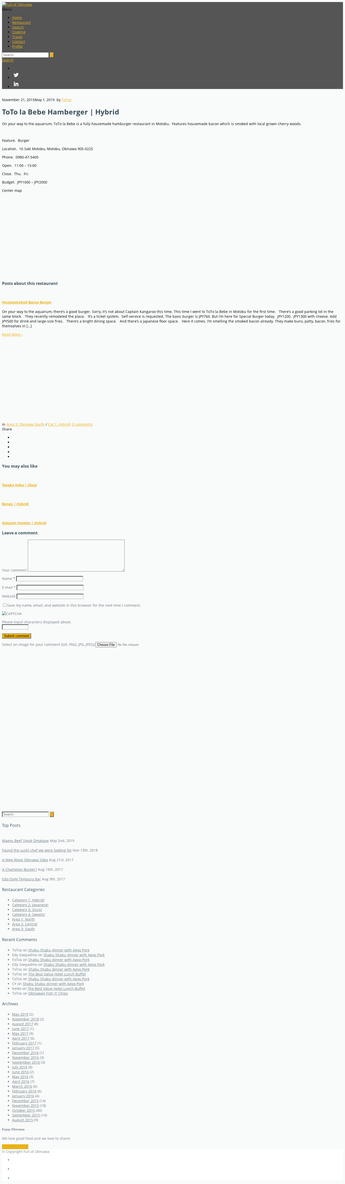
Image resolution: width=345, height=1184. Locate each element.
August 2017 (22, 1023)
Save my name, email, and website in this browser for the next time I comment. (74, 605)
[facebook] (177, 68)
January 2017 (23, 1047)
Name (8, 578)
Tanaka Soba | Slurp (19, 485)
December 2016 (25, 1052)
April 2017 (20, 1038)
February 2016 (24, 1091)
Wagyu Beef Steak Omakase (25, 840)
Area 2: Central (24, 924)
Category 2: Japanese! (30, 904)
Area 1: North (23, 919)
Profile (17, 46)
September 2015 (26, 1115)
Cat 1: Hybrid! (59, 424)
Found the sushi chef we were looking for (37, 850)
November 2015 (25, 1105)
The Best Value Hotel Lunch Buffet (57, 974)
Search (18, 27)
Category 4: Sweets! (28, 914)
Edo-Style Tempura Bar (21, 879)
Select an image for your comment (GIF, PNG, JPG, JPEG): (48, 644)
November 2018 (25, 1019)
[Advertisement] (45, 372)
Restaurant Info (15, 1146)
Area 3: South (23, 928)
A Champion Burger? (19, 869)
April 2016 (20, 1081)
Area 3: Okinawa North (25, 424)
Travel (17, 36)
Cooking (19, 32)
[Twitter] (177, 75)
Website (9, 596)
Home (17, 17)
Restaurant (21, 22)
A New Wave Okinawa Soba (25, 859)
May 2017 (20, 1033)
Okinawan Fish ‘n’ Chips (48, 993)
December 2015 (25, 1100)
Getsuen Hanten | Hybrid (24, 522)
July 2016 (19, 1067)
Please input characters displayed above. (36, 622)
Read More (12, 334)
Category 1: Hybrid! (28, 900)
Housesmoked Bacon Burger (27, 302)
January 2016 (23, 1096)
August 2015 (22, 1120)
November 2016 (25, 1057)
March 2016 (22, 1086)
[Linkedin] (177, 84)
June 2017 (20, 1028)
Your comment (14, 570)
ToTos (66, 99)
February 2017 (24, 1043)
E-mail (9, 587)
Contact (18, 41)
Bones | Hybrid (15, 504)
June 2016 (20, 1071)
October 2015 (23, 1110)
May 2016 (20, 1076)
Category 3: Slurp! (27, 909)
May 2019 (20, 1014)
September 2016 (26, 1062)
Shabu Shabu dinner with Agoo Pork (58, 950)
